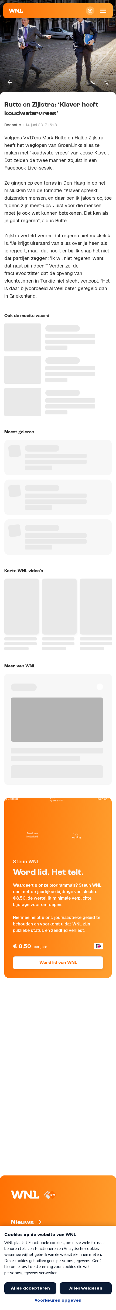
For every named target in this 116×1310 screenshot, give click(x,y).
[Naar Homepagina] (16, 11)
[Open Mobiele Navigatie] (103, 10)
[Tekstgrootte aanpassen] (92, 82)
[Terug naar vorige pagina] (9, 82)
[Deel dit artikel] (106, 82)
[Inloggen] (90, 10)
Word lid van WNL (58, 963)
